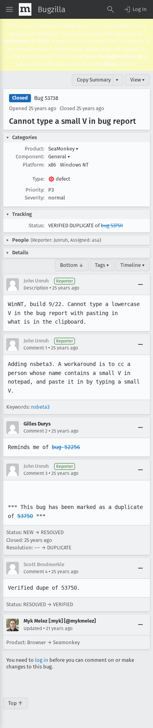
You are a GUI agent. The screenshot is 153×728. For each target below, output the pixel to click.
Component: (30, 156)
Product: (34, 149)
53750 (25, 516)
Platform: (33, 165)
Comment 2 (35, 431)
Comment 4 (35, 571)
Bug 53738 (46, 98)
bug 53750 (112, 225)
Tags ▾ (102, 265)
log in (41, 660)
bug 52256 (66, 447)
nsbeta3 (40, 407)
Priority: (35, 190)
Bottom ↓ (72, 265)
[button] (135, 9)
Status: (36, 225)
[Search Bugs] (110, 9)
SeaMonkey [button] (63, 149)
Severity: (34, 198)
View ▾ (137, 80)
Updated (33, 628)
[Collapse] (140, 284)
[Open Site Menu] (9, 9)
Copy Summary (94, 80)
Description (36, 288)
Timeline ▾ (132, 265)
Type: (38, 179)
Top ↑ (15, 703)
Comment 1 (35, 348)
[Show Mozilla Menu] (25, 9)
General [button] (59, 156)
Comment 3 (35, 473)
